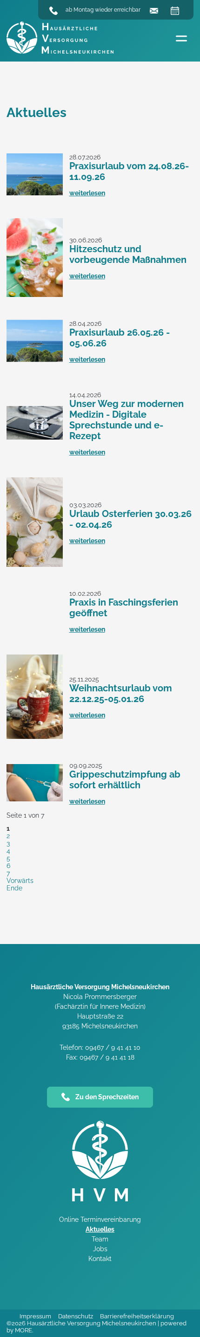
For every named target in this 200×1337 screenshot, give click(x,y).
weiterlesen (87, 193)
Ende (14, 888)
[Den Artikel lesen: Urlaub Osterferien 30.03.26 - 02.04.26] (35, 564)
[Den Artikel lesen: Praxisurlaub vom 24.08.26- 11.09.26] (35, 193)
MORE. (24, 1330)
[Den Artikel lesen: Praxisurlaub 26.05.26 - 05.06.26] (35, 359)
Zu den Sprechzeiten (107, 1097)
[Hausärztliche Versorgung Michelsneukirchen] (60, 38)
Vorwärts (20, 880)
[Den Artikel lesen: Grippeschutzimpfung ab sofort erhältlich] (35, 799)
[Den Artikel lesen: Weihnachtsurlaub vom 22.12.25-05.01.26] (35, 736)
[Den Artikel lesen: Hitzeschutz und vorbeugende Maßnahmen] (35, 294)
